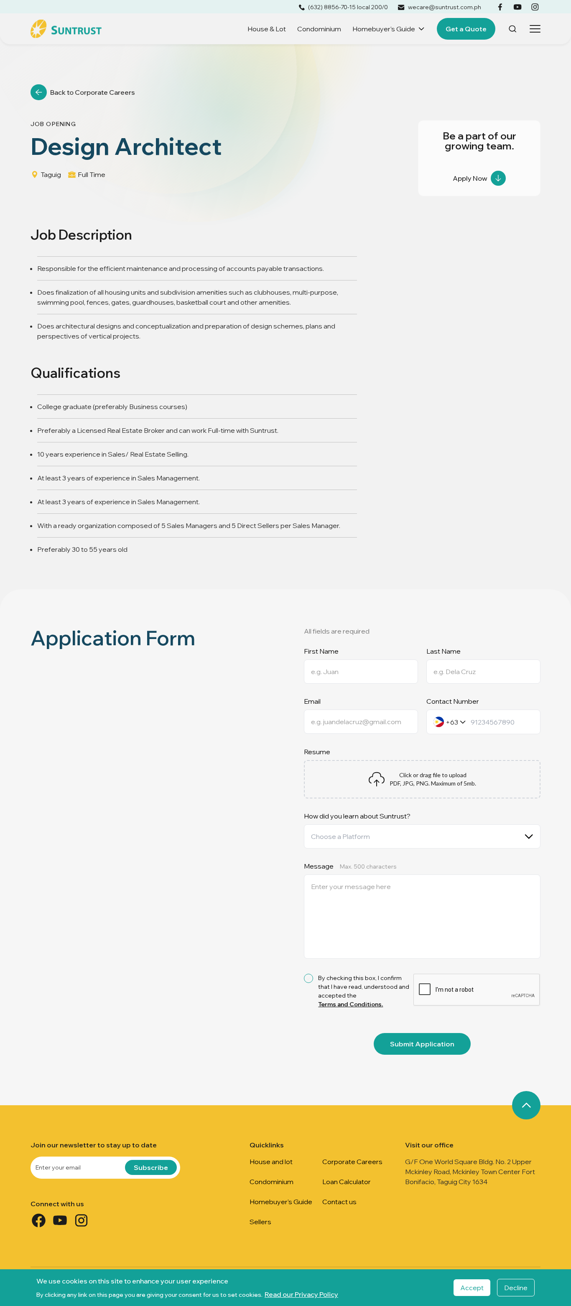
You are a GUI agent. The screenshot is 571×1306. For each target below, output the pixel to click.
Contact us (339, 1201)
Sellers (260, 1222)
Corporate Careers (352, 1161)
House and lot (271, 1161)
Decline (516, 1287)
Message (350, 866)
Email (312, 701)
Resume (317, 752)
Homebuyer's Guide (383, 29)
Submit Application (422, 1044)
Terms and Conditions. (350, 1004)
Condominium (319, 29)
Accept (472, 1287)
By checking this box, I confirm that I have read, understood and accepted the (363, 991)
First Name (321, 651)
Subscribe (151, 1167)
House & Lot (266, 29)
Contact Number (452, 701)
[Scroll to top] (526, 1105)
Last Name (443, 651)
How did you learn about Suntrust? (357, 816)
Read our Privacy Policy (301, 1294)
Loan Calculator (346, 1181)
